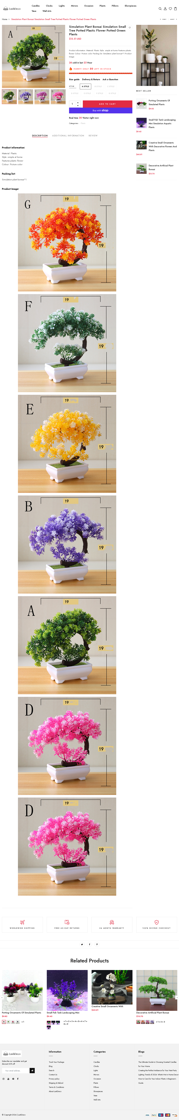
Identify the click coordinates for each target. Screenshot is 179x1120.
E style (87, 93)
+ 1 (23, 1021)
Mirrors (74, 5)
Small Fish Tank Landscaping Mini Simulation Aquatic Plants (162, 123)
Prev (164, 19)
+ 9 (66, 1024)
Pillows (115, 5)
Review (93, 135)
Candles (36, 5)
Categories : (74, 123)
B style (98, 86)
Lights (62, 5)
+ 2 (68, 1021)
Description (40, 135)
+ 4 (74, 1021)
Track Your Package (56, 1062)
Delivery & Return (91, 79)
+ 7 (84, 1021)
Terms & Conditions (56, 1087)
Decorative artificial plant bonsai (152, 1012)
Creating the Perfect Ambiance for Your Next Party (157, 1070)
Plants (102, 5)
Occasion (88, 5)
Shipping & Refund (56, 1083)
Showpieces (130, 5)
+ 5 (77, 1021)
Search (51, 1070)
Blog (50, 1066)
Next (172, 19)
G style (112, 93)
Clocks (49, 5)
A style (85, 86)
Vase (34, 11)
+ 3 (71, 1021)
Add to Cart (107, 104)
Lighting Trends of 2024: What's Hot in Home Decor (158, 1074)
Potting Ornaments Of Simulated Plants (21, 1012)
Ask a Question (110, 79)
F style (99, 93)
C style (110, 86)
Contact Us (53, 1074)
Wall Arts (47, 11)
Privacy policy (54, 1079)
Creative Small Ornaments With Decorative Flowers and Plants (163, 146)
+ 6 (81, 1021)
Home (4, 19)
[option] (33, 56)
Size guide (74, 79)
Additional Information (68, 135)
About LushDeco (55, 1091)
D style (74, 93)
